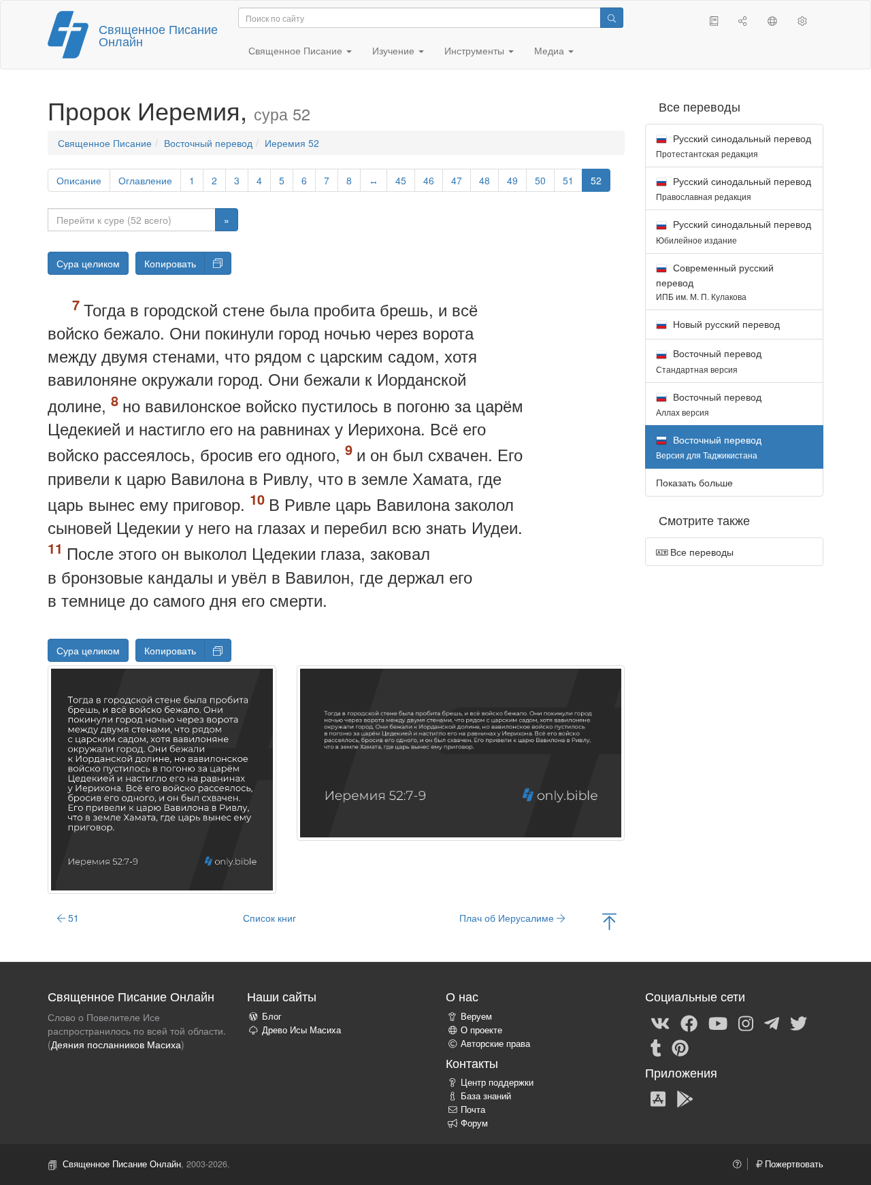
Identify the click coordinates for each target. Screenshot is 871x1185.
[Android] (684, 1098)
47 (456, 180)
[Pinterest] (680, 1047)
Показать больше (694, 482)
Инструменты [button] (475, 50)
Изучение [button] (394, 50)
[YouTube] (717, 1022)
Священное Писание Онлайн (158, 34)
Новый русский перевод (725, 324)
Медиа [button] (550, 50)
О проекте (481, 1030)
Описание (78, 180)
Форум (474, 1123)
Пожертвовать (792, 1164)
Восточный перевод (208, 143)
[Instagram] (745, 1022)
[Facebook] (688, 1022)
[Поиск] (611, 17)
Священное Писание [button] (296, 50)
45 (400, 180)
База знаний (486, 1096)
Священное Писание (105, 143)
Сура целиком (88, 263)
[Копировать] (217, 263)
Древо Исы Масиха (301, 1030)
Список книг (269, 917)
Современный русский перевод (715, 281)
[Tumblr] (656, 1047)
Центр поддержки (497, 1082)
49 (512, 180)
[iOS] (658, 1098)
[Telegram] (771, 1022)
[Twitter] (798, 1022)
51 (568, 180)
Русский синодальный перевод (733, 145)
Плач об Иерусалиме (508, 917)
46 (428, 180)
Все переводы (701, 551)
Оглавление (145, 180)
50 (540, 180)
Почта (473, 1109)
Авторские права (495, 1043)
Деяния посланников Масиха (116, 1044)
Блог (272, 1016)
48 (484, 180)
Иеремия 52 (292, 143)
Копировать (170, 263)
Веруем (476, 1016)
